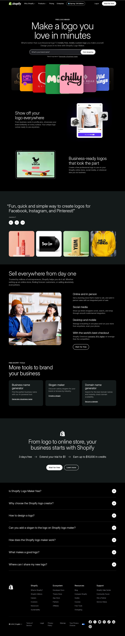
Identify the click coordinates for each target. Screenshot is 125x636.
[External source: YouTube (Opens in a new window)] (99, 621)
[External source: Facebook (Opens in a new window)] (90, 621)
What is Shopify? (37, 590)
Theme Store (57, 594)
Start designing (88, 52)
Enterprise (60, 4)
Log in (97, 4)
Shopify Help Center (104, 590)
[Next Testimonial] (23, 222)
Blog (76, 590)
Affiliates (56, 606)
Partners (56, 602)
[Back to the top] (11, 587)
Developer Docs (58, 590)
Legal (42, 623)
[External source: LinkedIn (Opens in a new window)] (113, 621)
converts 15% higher (96, 337)
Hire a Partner (101, 598)
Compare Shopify (81, 594)
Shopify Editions (36, 594)
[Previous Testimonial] (11, 222)
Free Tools (78, 606)
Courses (77, 602)
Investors (34, 602)
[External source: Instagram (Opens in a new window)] (104, 621)
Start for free (109, 4)
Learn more (71, 467)
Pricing (51, 4)
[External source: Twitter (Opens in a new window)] (94, 621)
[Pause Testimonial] (17, 222)
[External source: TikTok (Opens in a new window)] (109, 621)
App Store (56, 598)
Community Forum (103, 594)
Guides (77, 598)
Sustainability (35, 610)
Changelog (78, 610)
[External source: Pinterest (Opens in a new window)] (90, 626)
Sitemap (63, 623)
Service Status (102, 602)
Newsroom (35, 606)
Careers (33, 598)
